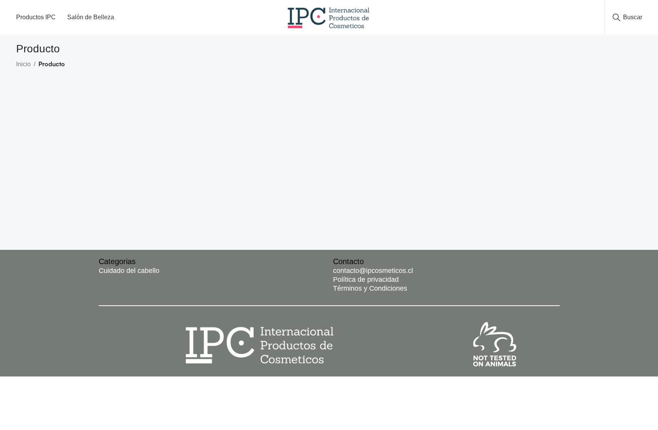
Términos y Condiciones (370, 288)
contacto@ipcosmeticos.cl (373, 270)
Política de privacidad (366, 279)
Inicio (23, 64)
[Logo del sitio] (329, 16)
